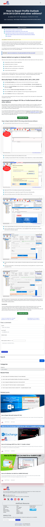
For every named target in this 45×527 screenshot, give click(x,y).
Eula (4, 508)
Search (42, 360)
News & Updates (6, 510)
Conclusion (9, 36)
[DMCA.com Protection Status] (33, 509)
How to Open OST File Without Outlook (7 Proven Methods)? (14, 376)
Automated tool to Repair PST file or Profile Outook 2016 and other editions (19, 32)
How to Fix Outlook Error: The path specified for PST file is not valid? (21, 52)
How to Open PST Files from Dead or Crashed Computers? (14, 384)
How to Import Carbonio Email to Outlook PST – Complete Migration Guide (17, 387)
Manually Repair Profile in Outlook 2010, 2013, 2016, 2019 (16, 31)
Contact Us (18, 508)
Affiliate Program (19, 512)
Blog (17, 509)
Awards (4, 512)
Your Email (3, 330)
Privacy (24, 524)
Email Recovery (24, 16)
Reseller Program (19, 513)
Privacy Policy (6, 507)
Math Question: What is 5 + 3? (7, 340)
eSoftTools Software (18, 523)
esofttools (11, 16)
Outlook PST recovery (34, 111)
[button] (22, 27)
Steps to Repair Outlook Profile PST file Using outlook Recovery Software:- (21, 34)
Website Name (4, 335)
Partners (18, 510)
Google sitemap (33, 506)
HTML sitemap (32, 507)
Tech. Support (19, 507)
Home (5, 19)
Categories (3, 367)
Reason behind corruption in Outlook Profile (13, 29)
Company (5, 506)
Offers (17, 506)
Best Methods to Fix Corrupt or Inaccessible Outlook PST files (33, 319)
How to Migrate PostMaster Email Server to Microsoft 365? (14, 382)
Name (2, 325)
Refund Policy (5, 509)
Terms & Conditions (18, 524)
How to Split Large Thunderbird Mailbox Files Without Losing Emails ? (16, 379)
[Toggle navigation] (40, 3)
